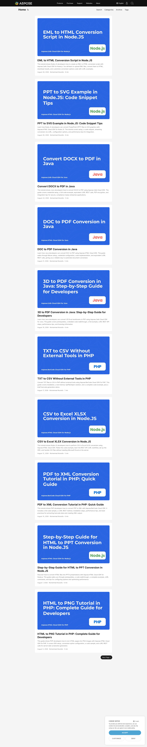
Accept (125, 733)
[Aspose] (23, 3)
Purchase (70, 3)
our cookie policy (130, 728)
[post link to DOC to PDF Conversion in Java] (73, 235)
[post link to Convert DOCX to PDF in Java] (73, 172)
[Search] (132, 3)
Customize (116, 738)
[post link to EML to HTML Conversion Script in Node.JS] (73, 46)
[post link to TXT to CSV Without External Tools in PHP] (73, 364)
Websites (89, 3)
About (98, 3)
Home (22, 9)
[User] (126, 3)
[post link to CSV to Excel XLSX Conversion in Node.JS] (73, 427)
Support (79, 3)
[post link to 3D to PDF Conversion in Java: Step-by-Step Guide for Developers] (73, 299)
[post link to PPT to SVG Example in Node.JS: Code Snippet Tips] (73, 109)
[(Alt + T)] (28, 9)
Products (60, 3)
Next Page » (106, 657)
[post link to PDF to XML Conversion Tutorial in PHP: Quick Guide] (73, 490)
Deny (133, 738)
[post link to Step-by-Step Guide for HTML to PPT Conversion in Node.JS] (73, 554)
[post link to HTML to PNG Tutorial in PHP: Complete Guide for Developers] (73, 621)
